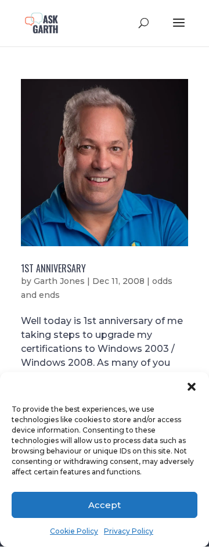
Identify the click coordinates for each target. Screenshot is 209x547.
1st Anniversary (53, 268)
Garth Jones (59, 281)
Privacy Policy (128, 531)
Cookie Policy (74, 531)
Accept (104, 504)
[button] (191, 387)
